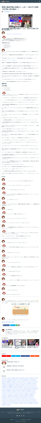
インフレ (20, 392)
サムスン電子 (32, 379)
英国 (19, 390)
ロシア (23, 381)
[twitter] (15, 356)
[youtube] (6, 356)
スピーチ (22, 399)
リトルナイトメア (22, 383)
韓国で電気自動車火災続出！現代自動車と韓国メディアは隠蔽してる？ (33, 347)
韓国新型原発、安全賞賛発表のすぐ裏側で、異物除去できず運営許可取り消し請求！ (20, 347)
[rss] (24, 416)
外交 (3, 390)
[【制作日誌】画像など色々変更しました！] (4, 362)
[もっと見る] (21, 325)
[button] (1, 1)
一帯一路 (25, 388)
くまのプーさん (18, 397)
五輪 (30, 388)
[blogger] (34, 356)
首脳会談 (29, 390)
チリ (8, 401)
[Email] (19, 325)
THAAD (22, 385)
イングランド (30, 397)
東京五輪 (9, 381)
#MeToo (4, 397)
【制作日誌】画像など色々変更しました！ (13, 361)
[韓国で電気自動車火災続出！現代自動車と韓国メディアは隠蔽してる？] (33, 342)
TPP (12, 397)
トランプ (15, 388)
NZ (9, 397)
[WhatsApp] (17, 325)
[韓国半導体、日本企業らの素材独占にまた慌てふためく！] (4, 371)
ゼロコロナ (33, 399)
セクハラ (28, 399)
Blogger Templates (17, 419)
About (19, 421)
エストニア (4, 399)
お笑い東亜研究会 (9, 329)
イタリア (10, 392)
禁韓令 (14, 390)
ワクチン (4, 379)
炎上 (8, 383)
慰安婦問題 (9, 390)
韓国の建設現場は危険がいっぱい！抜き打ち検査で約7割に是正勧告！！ (7, 347)
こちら (26, 319)
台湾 (14, 379)
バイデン (29, 381)
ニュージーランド (19, 401)
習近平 (34, 383)
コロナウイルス (14, 383)
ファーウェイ (32, 392)
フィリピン (35, 381)
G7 (33, 390)
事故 (3, 381)
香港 (13, 381)
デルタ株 (12, 401)
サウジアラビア (16, 399)
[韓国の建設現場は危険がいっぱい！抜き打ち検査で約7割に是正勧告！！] (8, 342)
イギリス (4, 392)
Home (16, 421)
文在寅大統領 (25, 379)
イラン (15, 392)
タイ (3, 401)
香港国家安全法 (11, 385)
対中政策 (29, 383)
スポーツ (34, 385)
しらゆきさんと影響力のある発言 (22, 315)
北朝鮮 (10, 379)
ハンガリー (26, 392)
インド (19, 379)
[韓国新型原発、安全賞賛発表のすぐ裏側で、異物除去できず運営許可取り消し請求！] (20, 342)
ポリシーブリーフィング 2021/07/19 (10, 60)
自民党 (8, 404)
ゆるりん (24, 397)
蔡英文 (23, 390)
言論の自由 (4, 385)
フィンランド (33, 401)
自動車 (3, 404)
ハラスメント (26, 401)
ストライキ (28, 385)
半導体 (4, 383)
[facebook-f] (25, 356)
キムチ (4, 388)
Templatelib (29, 419)
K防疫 (17, 385)
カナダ (9, 399)
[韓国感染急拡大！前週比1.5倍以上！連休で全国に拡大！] (4, 367)
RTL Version (24, 421)
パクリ (20, 388)
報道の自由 (35, 388)
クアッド (9, 388)
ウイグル (18, 381)
